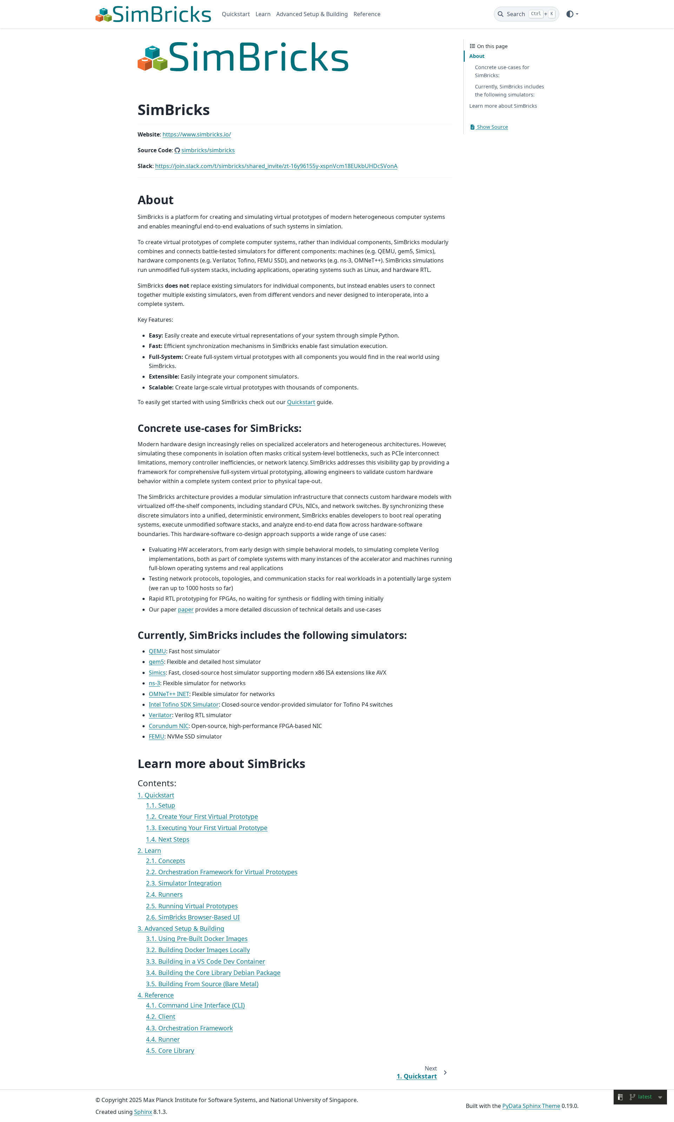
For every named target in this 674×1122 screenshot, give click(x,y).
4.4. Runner (163, 1039)
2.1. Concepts (165, 860)
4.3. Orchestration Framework (189, 1028)
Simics (157, 672)
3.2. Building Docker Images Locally (198, 950)
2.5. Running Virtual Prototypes (192, 906)
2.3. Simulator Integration (184, 883)
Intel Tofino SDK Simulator (184, 704)
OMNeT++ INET (169, 694)
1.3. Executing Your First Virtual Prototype (206, 827)
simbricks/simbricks (208, 150)
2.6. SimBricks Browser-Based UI (193, 917)
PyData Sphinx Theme (531, 1106)
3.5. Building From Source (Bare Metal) (202, 984)
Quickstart (236, 14)
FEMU (156, 736)
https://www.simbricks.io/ (197, 134)
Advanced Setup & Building (312, 14)
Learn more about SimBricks (503, 106)
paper (186, 609)
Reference (367, 14)
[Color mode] (572, 14)
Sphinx (143, 1112)
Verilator (160, 715)
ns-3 (154, 683)
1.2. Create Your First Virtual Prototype (202, 816)
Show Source (492, 126)
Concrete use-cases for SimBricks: (502, 71)
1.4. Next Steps (167, 839)
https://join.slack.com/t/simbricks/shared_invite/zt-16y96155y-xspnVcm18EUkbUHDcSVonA (276, 166)
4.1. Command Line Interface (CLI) (195, 1005)
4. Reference (156, 995)
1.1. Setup (160, 805)
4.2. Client (160, 1016)
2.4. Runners (164, 894)
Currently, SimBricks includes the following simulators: (509, 90)
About (476, 56)
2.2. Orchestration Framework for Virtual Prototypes (221, 872)
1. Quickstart (156, 795)
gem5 (156, 662)
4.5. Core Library (170, 1050)
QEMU (157, 651)
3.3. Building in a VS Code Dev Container (205, 961)
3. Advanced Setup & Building (181, 928)
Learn (263, 14)
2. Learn (149, 850)
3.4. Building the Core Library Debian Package (213, 972)
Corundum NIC (169, 726)
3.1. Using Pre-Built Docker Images (196, 938)
